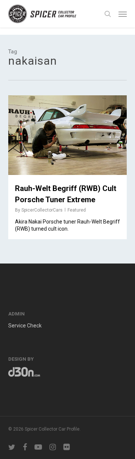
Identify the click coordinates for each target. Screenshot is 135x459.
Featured (77, 210)
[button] (122, 14)
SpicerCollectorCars (42, 210)
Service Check (25, 326)
